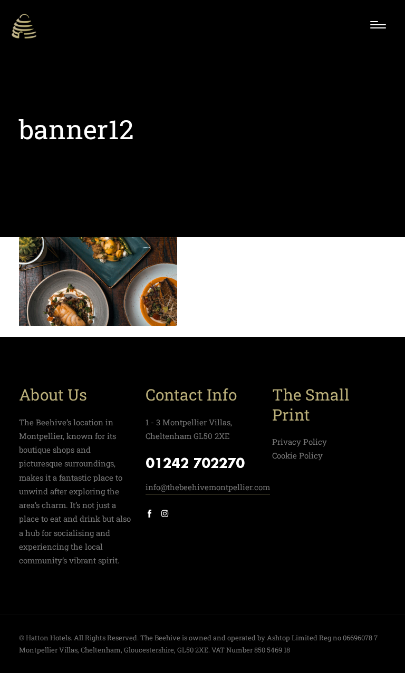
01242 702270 (195, 464)
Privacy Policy (299, 441)
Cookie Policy (297, 455)
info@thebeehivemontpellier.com (208, 487)
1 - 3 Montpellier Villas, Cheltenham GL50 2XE (189, 429)
